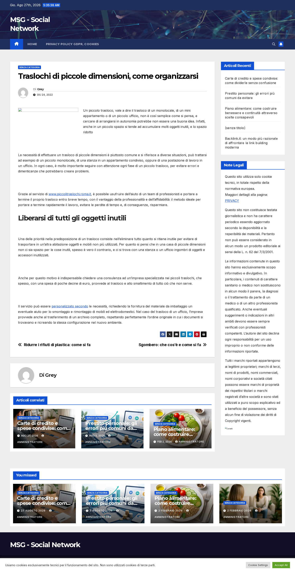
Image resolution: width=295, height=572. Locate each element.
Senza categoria (29, 67)
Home (32, 44)
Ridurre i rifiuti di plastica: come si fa (57, 345)
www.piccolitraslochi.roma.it (70, 194)
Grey (40, 89)
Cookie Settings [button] (258, 565)
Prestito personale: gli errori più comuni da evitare (111, 428)
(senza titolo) (235, 128)
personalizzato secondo (70, 306)
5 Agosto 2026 (101, 510)
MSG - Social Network (45, 545)
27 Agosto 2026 (33, 510)
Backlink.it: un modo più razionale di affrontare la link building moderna (251, 142)
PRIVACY (232, 201)
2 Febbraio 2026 (170, 510)
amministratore (191, 441)
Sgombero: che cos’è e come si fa (170, 345)
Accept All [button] (281, 565)
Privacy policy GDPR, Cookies (72, 44)
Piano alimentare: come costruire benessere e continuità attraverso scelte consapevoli (251, 112)
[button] (273, 44)
